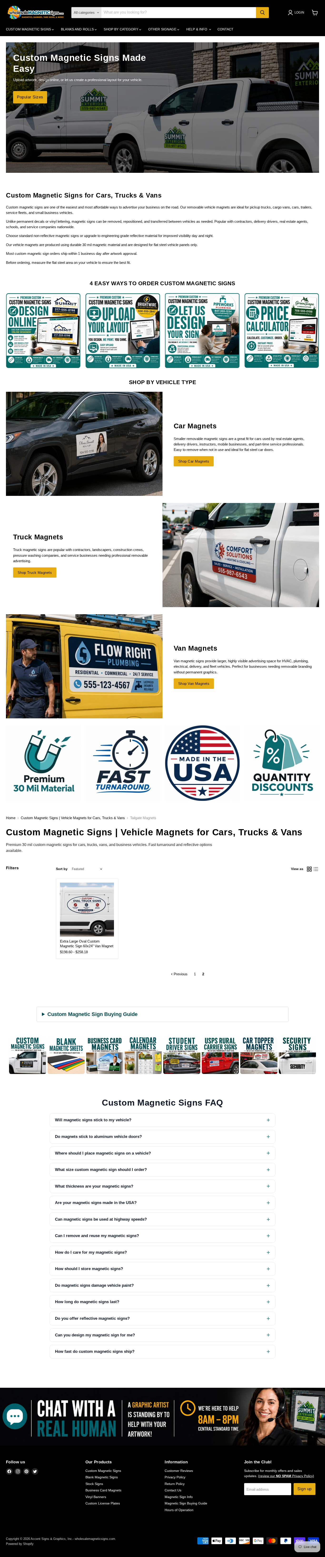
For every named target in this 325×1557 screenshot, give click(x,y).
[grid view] (309, 869)
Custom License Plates (102, 1503)
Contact (225, 29)
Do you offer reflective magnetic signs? (92, 1318)
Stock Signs (94, 1484)
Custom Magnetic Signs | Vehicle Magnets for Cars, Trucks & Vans (73, 818)
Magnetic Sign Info (179, 1497)
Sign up (304, 1489)
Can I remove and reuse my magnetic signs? (97, 1235)
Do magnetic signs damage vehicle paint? (94, 1285)
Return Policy (175, 1484)
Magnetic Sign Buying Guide (186, 1503)
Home (10, 818)
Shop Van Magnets (193, 684)
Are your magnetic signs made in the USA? (96, 1202)
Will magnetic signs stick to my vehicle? (93, 1120)
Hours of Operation (179, 1510)
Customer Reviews (179, 1471)
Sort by (62, 869)
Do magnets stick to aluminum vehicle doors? (98, 1136)
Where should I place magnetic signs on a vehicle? (103, 1153)
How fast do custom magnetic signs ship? (94, 1351)
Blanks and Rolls (78, 29)
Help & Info (197, 29)
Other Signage (162, 29)
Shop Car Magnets (193, 461)
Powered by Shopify (20, 1544)
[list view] (316, 869)
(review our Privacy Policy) (286, 1476)
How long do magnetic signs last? (87, 1302)
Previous (180, 974)
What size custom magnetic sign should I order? (101, 1169)
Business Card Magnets (103, 1490)
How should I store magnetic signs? (89, 1269)
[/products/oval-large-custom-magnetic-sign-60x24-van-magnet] (87, 910)
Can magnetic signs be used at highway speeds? (101, 1219)
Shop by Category (121, 29)
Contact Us (173, 1490)
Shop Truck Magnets (35, 573)
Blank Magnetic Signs (101, 1477)
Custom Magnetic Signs (29, 29)
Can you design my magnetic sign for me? (95, 1335)
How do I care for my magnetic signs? (91, 1252)
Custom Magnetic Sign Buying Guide (92, 1014)
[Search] (262, 12)
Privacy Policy (175, 1477)
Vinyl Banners (95, 1497)
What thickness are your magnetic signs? (94, 1186)
